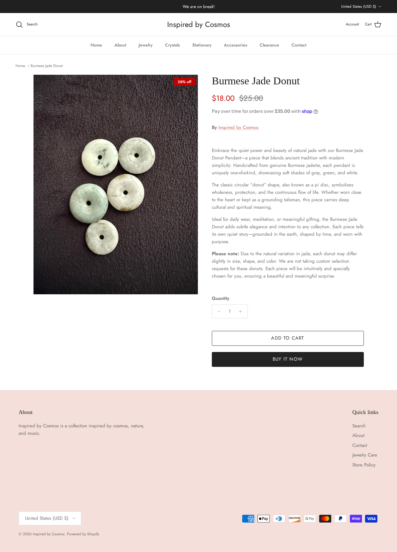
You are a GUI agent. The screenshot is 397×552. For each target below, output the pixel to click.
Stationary (202, 45)
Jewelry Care (364, 455)
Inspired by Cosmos (238, 127)
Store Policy (364, 464)
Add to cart (287, 338)
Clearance (269, 45)
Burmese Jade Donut (47, 66)
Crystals (172, 45)
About (120, 45)
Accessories (235, 45)
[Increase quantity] (242, 311)
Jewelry (146, 45)
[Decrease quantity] (217, 311)
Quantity (220, 298)
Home (96, 45)
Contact (299, 45)
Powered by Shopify (83, 534)
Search (359, 425)
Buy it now (288, 359)
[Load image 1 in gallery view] (115, 184)
